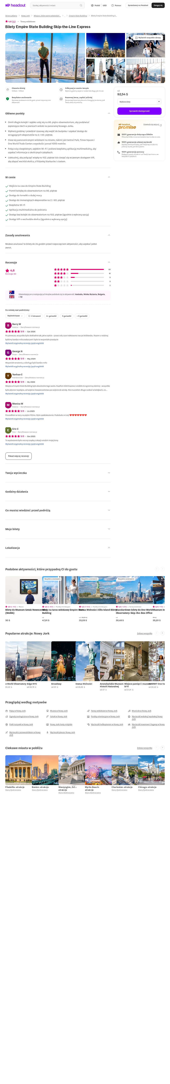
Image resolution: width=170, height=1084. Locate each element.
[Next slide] (162, 633)
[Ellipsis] (65, 16)
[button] (45, 58)
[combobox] (57, 5)
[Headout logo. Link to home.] (15, 5)
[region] (28, 590)
